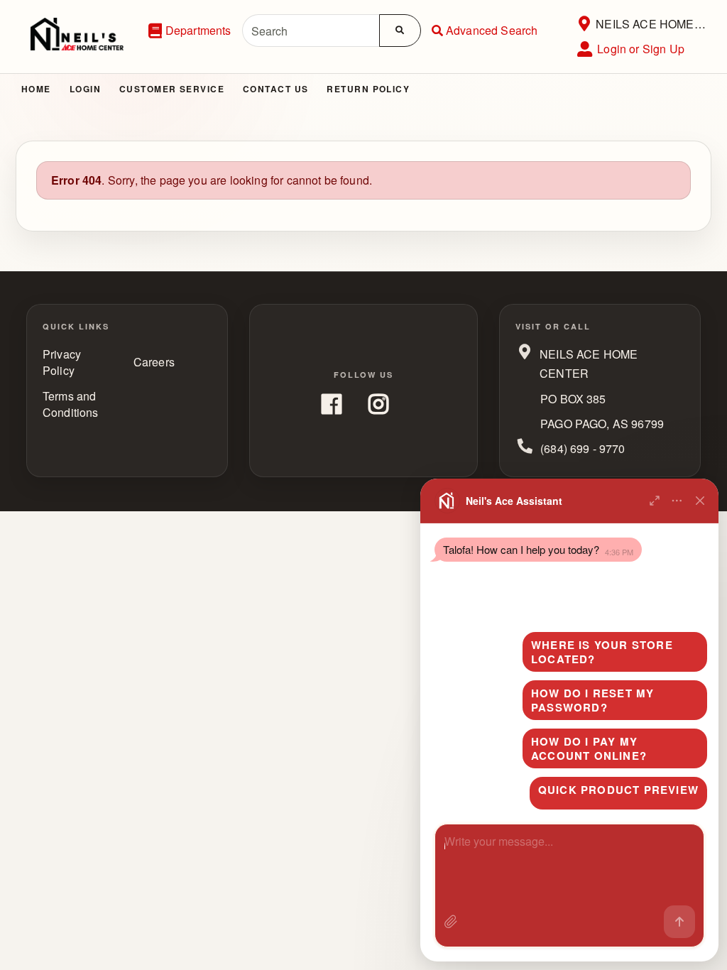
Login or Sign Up (640, 48)
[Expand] (654, 500)
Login (85, 88)
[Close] (700, 500)
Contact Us (275, 88)
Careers (154, 362)
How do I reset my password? (592, 700)
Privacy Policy (62, 362)
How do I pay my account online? (589, 748)
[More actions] (677, 500)
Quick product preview (618, 789)
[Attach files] (451, 921)
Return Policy (368, 88)
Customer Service (171, 88)
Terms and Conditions (71, 404)
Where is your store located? (602, 652)
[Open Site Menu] (584, 24)
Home (36, 88)
